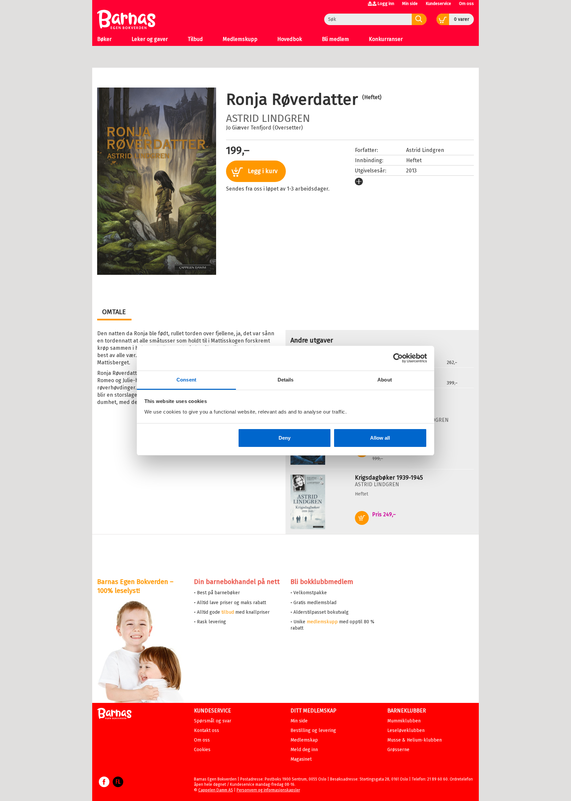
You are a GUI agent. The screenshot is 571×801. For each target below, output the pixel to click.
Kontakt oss (206, 730)
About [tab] (384, 379)
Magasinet (301, 759)
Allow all (380, 438)
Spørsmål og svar (212, 721)
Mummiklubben (404, 721)
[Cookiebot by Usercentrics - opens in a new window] (398, 358)
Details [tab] (286, 379)
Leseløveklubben (406, 730)
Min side (410, 3)
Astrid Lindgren (268, 118)
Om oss (466, 3)
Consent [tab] (186, 379)
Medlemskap (304, 740)
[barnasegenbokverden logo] (114, 714)
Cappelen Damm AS (215, 790)
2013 (411, 170)
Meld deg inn (304, 749)
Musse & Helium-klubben (414, 740)
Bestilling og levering (313, 730)
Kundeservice (438, 3)
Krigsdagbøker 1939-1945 (389, 477)
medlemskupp (322, 622)
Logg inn (385, 3)
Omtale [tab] (114, 312)
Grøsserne (398, 749)
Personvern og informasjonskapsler (268, 790)
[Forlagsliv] (118, 785)
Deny (284, 438)
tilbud (227, 612)
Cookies (202, 749)
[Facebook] (104, 785)
